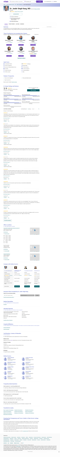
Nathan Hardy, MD (21, 51)
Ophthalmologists (36, 438)
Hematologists (11, 438)
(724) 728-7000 (7, 259)
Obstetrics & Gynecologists (25, 438)
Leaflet (34, 234)
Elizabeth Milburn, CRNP (9, 51)
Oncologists (31, 438)
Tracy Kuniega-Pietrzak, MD (28, 270)
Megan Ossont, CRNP (9, 40)
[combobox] (16, 1)
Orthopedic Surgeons (46, 438)
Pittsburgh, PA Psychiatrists (18, 411)
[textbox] (16, 1)
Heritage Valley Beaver (14, 21)
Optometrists (41, 438)
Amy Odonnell (28, 362)
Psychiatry (5, 304)
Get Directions (6, 249)
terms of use (18, 446)
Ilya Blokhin (9, 371)
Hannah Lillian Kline (11, 357)
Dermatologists (31, 437)
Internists (15, 438)
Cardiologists (18, 437)
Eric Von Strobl (28, 376)
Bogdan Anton (10, 376)
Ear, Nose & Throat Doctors (37, 437)
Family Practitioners (49, 437)
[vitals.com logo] (6, 1)
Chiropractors (23, 437)
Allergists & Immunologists (7, 437)
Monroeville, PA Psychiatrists (8, 414)
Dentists (27, 437)
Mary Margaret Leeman (11, 362)
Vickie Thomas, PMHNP (21, 40)
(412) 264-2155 (7, 233)
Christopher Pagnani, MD (33, 51)
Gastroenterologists (6, 438)
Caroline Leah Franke (29, 357)
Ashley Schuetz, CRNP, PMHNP (33, 41)
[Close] (59, 452)
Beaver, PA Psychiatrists (28, 411)
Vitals (38, 234)
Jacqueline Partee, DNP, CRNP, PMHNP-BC (17, 270)
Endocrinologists (44, 437)
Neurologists (19, 438)
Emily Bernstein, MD (37, 270)
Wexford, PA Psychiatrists (7, 411)
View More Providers (21, 58)
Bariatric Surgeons (13, 437)
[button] (34, 230)
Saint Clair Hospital (6, 329)
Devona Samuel (28, 371)
